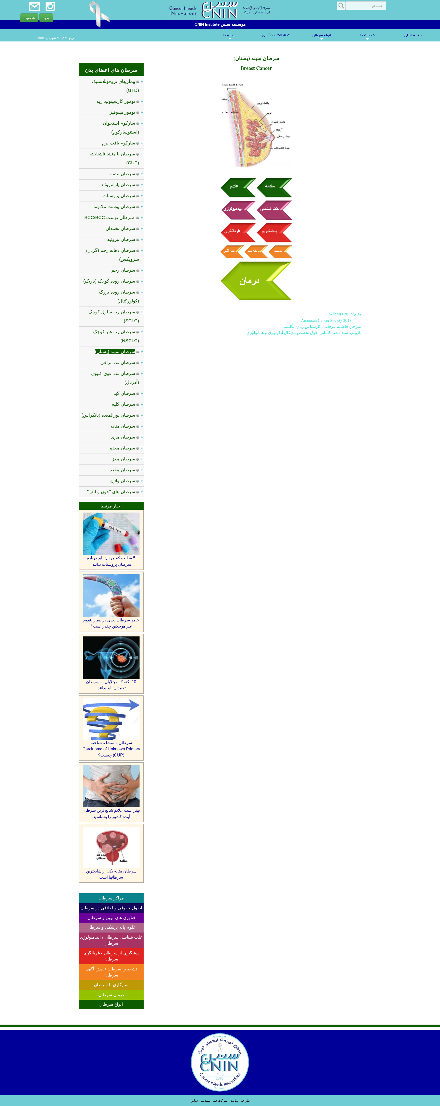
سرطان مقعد (122, 469)
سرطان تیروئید (121, 239)
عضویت (29, 18)
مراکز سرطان (111, 898)
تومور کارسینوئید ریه (116, 101)
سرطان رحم (123, 270)
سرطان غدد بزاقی (117, 362)
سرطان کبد (124, 393)
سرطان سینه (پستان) (115, 351)
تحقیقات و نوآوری (275, 35)
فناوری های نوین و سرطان (111, 917)
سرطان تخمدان (120, 228)
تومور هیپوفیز (122, 112)
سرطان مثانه (123, 426)
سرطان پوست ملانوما (114, 206)
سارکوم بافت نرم (118, 142)
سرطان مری (123, 437)
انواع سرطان (321, 36)
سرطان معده (122, 447)
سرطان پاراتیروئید (118, 184)
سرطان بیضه (122, 173)
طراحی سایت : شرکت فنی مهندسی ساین (220, 1100)
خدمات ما (367, 36)
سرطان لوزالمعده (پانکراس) (108, 415)
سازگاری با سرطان (111, 984)
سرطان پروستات (119, 195)
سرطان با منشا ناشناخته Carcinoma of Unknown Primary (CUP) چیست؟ (111, 748)
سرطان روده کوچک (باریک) (109, 281)
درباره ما (230, 36)
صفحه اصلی (413, 35)
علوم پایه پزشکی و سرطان (111, 927)
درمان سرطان (111, 994)
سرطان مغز (123, 458)
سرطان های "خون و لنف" (111, 491)
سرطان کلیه (123, 404)
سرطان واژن (122, 480)
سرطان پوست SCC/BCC (109, 217)
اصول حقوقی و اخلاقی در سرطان (111, 908)
